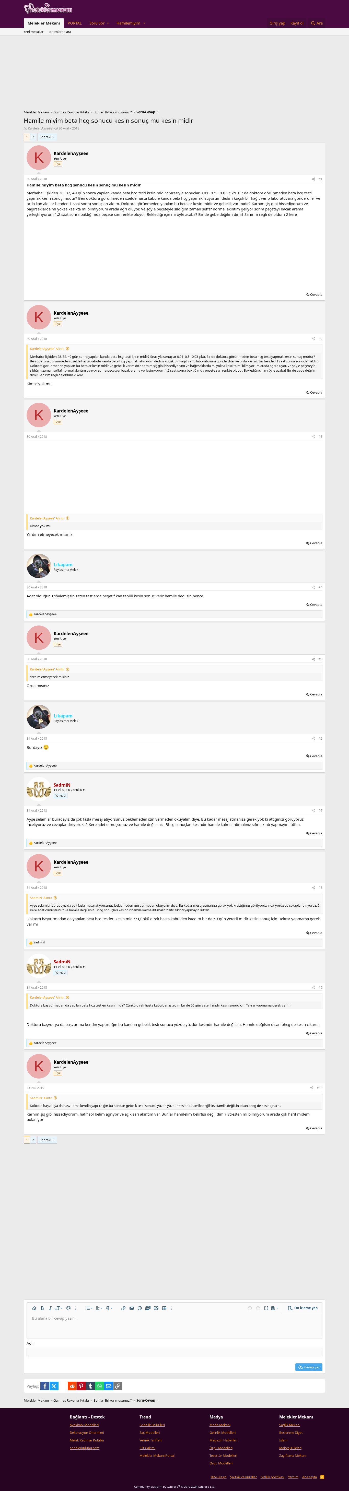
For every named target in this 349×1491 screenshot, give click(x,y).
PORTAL (75, 23)
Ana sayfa (309, 1477)
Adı (29, 1343)
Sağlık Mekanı (289, 1425)
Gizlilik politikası (272, 1477)
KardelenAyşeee (40, 128)
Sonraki (45, 137)
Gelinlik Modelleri (223, 1432)
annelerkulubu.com (84, 1448)
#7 (320, 810)
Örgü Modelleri (221, 1448)
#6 (320, 738)
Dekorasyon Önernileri (87, 1432)
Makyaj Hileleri (290, 1448)
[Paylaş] (313, 179)
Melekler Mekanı (44, 23)
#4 (320, 587)
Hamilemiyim (128, 23)
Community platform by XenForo (174, 1486)
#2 (320, 339)
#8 (320, 887)
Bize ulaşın (219, 1477)
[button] (99, 23)
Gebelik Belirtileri (152, 1425)
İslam (283, 1440)
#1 (320, 179)
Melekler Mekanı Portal (157, 1455)
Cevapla (316, 294)
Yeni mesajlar (33, 31)
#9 (320, 987)
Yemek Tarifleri (150, 1440)
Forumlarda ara (59, 31)
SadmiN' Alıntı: (41, 897)
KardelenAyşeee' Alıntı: (47, 348)
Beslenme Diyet (291, 1432)
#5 (320, 659)
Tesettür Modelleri (223, 1455)
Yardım (293, 1477)
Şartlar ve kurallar (243, 1477)
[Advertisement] (174, 74)
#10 (319, 1088)
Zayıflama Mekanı (292, 1455)
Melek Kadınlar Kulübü (87, 1440)
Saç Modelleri (149, 1432)
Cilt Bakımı (147, 1448)
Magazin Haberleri (223, 1440)
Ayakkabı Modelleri (84, 1425)
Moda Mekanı (220, 1425)
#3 (320, 436)
